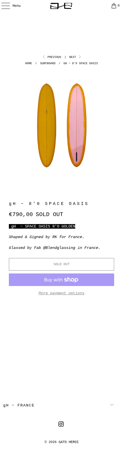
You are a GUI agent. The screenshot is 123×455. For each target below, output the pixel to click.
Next (73, 57)
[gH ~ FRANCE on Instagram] (61, 425)
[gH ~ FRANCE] (61, 5)
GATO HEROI (69, 442)
